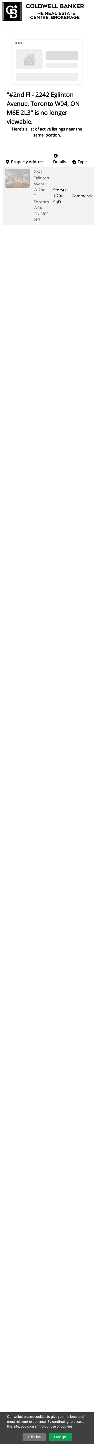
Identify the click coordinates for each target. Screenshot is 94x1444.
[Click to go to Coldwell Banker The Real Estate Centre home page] (43, 10)
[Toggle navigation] (7, 26)
